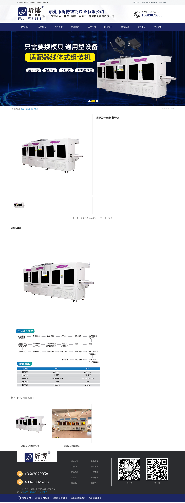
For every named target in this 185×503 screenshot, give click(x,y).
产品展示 (58, 27)
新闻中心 (142, 27)
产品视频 (75, 27)
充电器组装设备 (95, 498)
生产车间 (92, 27)
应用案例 (125, 27)
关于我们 (136, 2)
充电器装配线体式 (78, 498)
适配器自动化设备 (60, 498)
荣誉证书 (108, 27)
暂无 (106, 218)
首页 (22, 109)
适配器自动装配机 (32, 109)
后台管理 (43, 492)
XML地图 (162, 2)
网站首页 (25, 27)
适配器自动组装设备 (30, 446)
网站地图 (154, 2)
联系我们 (145, 2)
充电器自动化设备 (42, 498)
